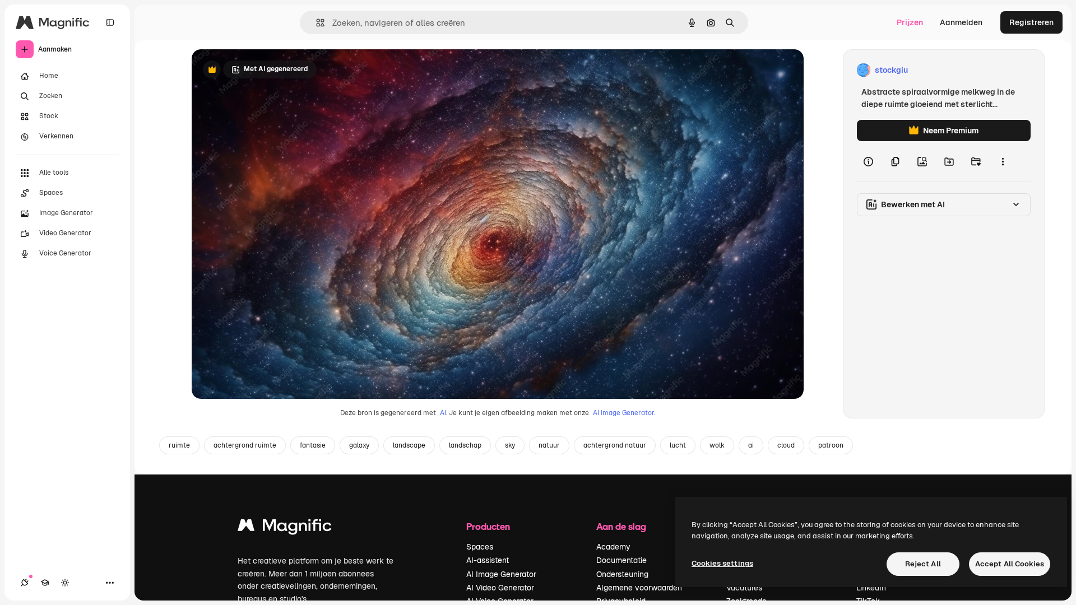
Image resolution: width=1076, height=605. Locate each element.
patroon (830, 445)
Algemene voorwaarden (639, 588)
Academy (613, 547)
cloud (786, 445)
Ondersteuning (622, 574)
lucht (678, 445)
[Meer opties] (1002, 161)
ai (751, 445)
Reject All (923, 564)
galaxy (359, 445)
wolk (717, 445)
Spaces (479, 547)
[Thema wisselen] (65, 583)
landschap (465, 445)
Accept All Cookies (1009, 564)
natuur (549, 445)
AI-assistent (487, 560)
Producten (488, 526)
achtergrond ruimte (245, 445)
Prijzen (910, 22)
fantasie (313, 445)
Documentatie (621, 560)
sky (510, 445)
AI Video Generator (500, 588)
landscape (409, 445)
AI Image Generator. (624, 412)
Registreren (1031, 22)
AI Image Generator (501, 574)
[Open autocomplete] (315, 22)
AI (443, 412)
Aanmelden (961, 22)
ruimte (179, 445)
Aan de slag (621, 526)
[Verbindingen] (25, 583)
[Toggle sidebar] (110, 22)
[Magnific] (285, 528)
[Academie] (45, 583)
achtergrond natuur (614, 445)
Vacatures (744, 588)
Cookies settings (722, 563)
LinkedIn (871, 588)
